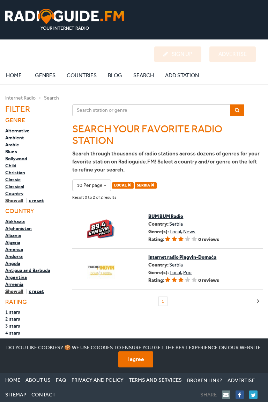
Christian (15, 172)
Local (175, 232)
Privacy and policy (98, 380)
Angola (12, 263)
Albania (13, 235)
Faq (61, 380)
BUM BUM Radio (165, 216)
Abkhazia (15, 221)
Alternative (17, 130)
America (14, 249)
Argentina (16, 277)
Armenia (14, 284)
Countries (82, 75)
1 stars (12, 312)
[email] (229, 394)
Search (143, 75)
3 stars (12, 326)
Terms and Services (155, 380)
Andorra (14, 256)
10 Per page (90, 185)
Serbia (176, 224)
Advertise (241, 380)
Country (14, 193)
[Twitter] (256, 394)
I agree (135, 359)
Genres (45, 75)
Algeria (12, 242)
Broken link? (204, 380)
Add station (182, 75)
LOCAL (120, 185)
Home (17, 75)
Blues (11, 151)
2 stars (12, 319)
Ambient (14, 137)
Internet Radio (20, 98)
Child (10, 165)
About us (38, 380)
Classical (14, 186)
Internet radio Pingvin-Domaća (182, 257)
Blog (115, 75)
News (189, 232)
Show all (14, 201)
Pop (187, 273)
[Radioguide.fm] (64, 19)
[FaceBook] (242, 394)
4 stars (12, 333)
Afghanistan (18, 228)
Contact (43, 395)
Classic (13, 179)
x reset (36, 200)
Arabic (12, 144)
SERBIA (144, 185)
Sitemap (15, 395)
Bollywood (16, 158)
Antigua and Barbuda (27, 270)
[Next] (258, 302)
